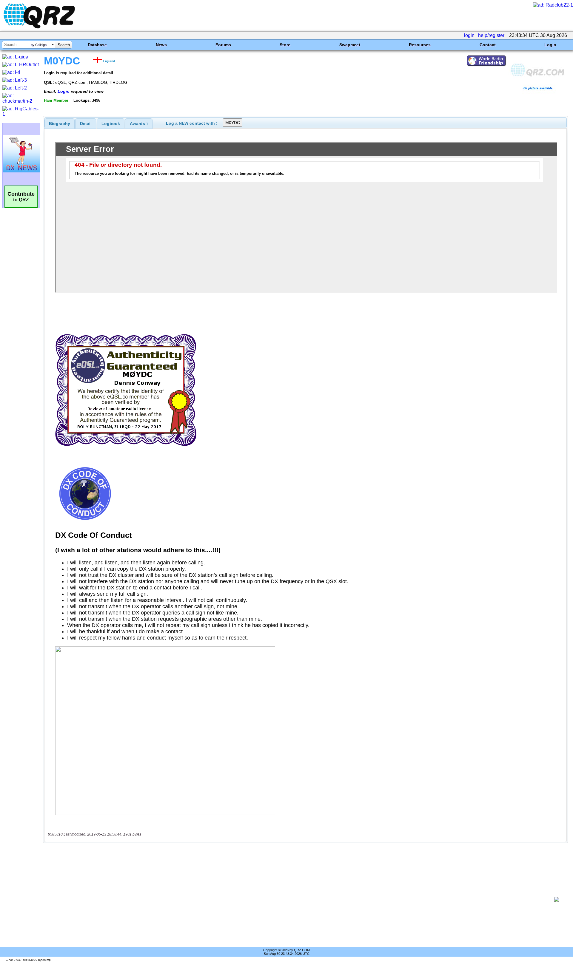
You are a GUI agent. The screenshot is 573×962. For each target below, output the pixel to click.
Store (285, 44)
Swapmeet (349, 44)
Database (97, 44)
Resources (420, 44)
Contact (488, 44)
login (469, 35)
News (161, 44)
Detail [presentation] (86, 123)
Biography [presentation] (59, 123)
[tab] (59, 123)
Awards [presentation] (139, 123)
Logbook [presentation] (110, 123)
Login (550, 44)
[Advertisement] (298, 899)
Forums (223, 44)
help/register (491, 35)
